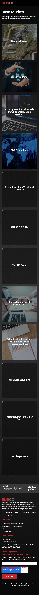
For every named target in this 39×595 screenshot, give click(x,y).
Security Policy (25, 584)
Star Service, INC (19, 227)
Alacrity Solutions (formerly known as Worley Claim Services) (19, 112)
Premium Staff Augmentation (12, 526)
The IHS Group (19, 265)
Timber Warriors (19, 41)
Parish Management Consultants (19, 303)
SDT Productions (19, 150)
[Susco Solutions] (19, 499)
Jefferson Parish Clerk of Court (19, 418)
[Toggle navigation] (34, 3)
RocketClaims (6, 532)
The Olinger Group (19, 456)
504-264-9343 (9, 516)
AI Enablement (6, 529)
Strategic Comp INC (19, 380)
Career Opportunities (11, 552)
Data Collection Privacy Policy (10, 584)
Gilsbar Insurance (20, 77)
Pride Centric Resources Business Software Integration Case (19, 341)
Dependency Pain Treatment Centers (19, 188)
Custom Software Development (12, 523)
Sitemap (34, 584)
